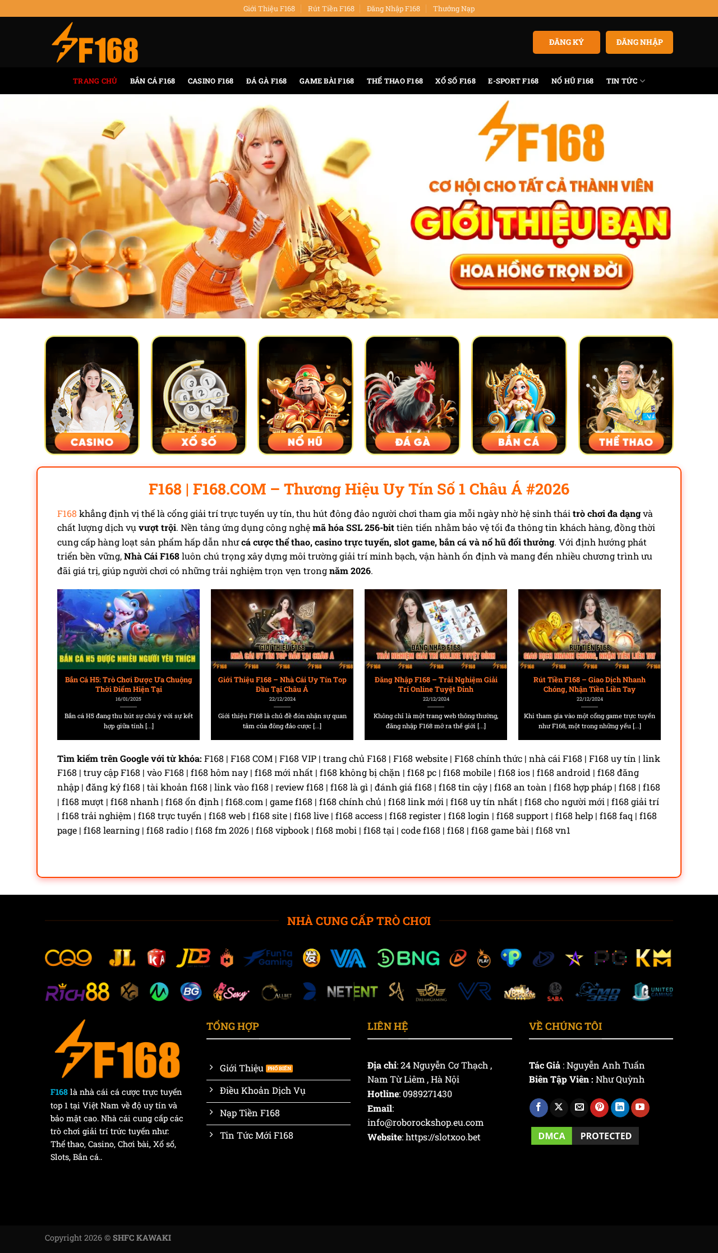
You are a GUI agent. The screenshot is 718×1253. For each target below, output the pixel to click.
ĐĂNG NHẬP (639, 42)
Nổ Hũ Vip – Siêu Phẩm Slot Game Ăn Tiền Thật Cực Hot (282, 684)
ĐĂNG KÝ (566, 42)
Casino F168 (211, 80)
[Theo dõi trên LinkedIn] (620, 1107)
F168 (67, 513)
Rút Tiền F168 (331, 8)
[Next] (640, 639)
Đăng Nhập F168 (393, 8)
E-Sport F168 (513, 80)
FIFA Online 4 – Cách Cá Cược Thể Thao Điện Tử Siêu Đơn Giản (436, 684)
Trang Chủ (95, 80)
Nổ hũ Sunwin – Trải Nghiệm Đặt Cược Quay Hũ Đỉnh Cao (129, 684)
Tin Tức (622, 80)
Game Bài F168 (327, 80)
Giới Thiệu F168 (269, 8)
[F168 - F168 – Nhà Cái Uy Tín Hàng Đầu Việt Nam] (95, 42)
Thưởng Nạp (454, 8)
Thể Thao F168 (395, 80)
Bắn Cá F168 (153, 80)
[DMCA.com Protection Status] (585, 1134)
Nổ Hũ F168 (572, 80)
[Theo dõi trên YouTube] (640, 1107)
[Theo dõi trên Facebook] (539, 1107)
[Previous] (78, 639)
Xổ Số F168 (455, 80)
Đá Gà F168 (266, 80)
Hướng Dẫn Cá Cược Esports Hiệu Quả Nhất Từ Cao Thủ (589, 684)
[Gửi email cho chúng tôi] (579, 1107)
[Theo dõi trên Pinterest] (599, 1107)
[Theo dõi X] (559, 1107)
